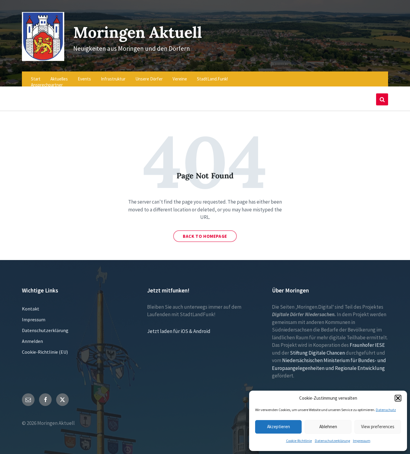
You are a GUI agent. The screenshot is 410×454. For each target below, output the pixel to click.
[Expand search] (382, 99)
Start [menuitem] (36, 79)
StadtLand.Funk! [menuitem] (212, 79)
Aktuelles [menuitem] (59, 79)
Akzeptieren (278, 426)
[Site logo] (43, 59)
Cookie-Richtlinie (299, 440)
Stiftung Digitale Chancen (317, 353)
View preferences (377, 426)
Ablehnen (328, 426)
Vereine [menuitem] (180, 79)
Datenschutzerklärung (332, 440)
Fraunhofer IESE (367, 345)
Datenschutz (386, 409)
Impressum (361, 440)
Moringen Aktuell (137, 32)
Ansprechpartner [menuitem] (47, 85)
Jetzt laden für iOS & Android (178, 331)
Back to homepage (205, 236)
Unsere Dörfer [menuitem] (149, 79)
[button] (398, 398)
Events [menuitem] (84, 79)
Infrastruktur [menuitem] (113, 79)
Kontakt (30, 309)
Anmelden (32, 341)
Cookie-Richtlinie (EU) (45, 352)
